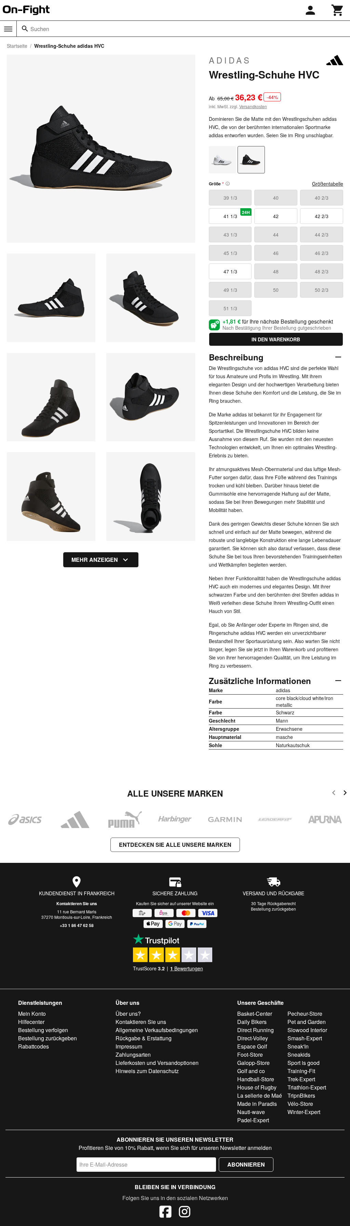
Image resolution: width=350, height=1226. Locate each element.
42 (276, 216)
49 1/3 (230, 289)
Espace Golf (252, 1046)
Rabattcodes (33, 1046)
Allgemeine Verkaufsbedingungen (157, 1030)
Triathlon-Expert (306, 1087)
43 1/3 (230, 234)
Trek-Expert (301, 1079)
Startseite (17, 45)
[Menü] (8, 29)
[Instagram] (184, 1213)
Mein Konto (32, 1013)
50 (276, 289)
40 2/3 (321, 197)
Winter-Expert (303, 1112)
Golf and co (251, 1071)
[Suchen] (25, 29)
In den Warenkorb (276, 339)
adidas (230, 60)
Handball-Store (255, 1079)
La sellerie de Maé (259, 1095)
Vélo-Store (300, 1104)
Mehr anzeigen (94, 560)
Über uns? (128, 1013)
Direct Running (255, 1030)
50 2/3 (321, 289)
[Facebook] (165, 1213)
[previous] (334, 794)
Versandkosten (253, 106)
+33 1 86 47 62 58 (77, 925)
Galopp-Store (253, 1063)
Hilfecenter (31, 1022)
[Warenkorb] (338, 10)
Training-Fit (301, 1071)
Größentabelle (327, 183)
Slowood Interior (307, 1030)
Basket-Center (254, 1013)
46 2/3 (321, 253)
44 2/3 (321, 234)
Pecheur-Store (304, 1013)
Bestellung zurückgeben (273, 909)
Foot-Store (250, 1054)
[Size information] (227, 183)
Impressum (129, 1046)
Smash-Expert (304, 1038)
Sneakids (298, 1054)
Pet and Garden (306, 1022)
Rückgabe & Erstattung (144, 1038)
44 (276, 234)
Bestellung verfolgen (43, 1030)
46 (276, 253)
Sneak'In (298, 1046)
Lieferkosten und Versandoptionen (157, 1063)
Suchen (39, 29)
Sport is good (303, 1063)
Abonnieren (246, 1164)
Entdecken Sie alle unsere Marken (175, 845)
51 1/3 (230, 308)
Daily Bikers (252, 1022)
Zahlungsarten (133, 1054)
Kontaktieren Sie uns (76, 903)
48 (276, 271)
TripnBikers (301, 1095)
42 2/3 (321, 216)
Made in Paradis (257, 1104)
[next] (345, 794)
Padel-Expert (253, 1120)
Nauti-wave (251, 1112)
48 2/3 (321, 271)
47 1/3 (230, 271)
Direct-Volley (252, 1038)
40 (276, 197)
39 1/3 (230, 197)
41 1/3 (237, 214)
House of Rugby (257, 1087)
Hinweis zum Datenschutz (147, 1071)
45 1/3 (230, 253)
